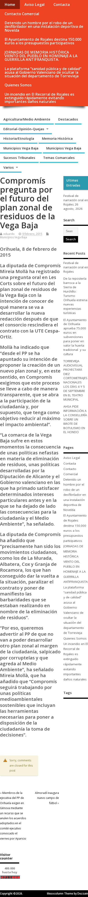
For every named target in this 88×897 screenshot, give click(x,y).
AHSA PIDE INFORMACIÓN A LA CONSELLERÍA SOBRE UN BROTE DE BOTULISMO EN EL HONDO (75, 419)
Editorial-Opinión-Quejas (23, 129)
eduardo (9, 234)
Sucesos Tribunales (19, 157)
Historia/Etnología (18, 138)
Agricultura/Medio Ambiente (26, 119)
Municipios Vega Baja (20, 148)
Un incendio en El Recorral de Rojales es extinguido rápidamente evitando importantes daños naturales (39, 98)
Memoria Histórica (57, 138)
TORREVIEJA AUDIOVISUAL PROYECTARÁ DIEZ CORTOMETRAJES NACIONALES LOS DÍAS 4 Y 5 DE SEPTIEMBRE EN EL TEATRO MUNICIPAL (75, 380)
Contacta (61, 4)
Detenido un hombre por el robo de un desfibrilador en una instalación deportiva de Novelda (44, 26)
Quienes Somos (18, 85)
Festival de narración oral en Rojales (75, 200)
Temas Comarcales (59, 157)
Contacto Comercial (22, 13)
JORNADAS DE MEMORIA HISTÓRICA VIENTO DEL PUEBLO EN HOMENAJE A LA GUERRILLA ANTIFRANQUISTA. (41, 56)
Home (10, 4)
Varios (8, 167)
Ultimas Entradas (73, 182)
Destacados (68, 119)
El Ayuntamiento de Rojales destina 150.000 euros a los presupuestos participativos (43, 41)
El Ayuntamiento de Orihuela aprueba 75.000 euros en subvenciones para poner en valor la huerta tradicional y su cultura (75, 337)
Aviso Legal (34, 4)
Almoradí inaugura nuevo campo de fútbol (47, 798)
